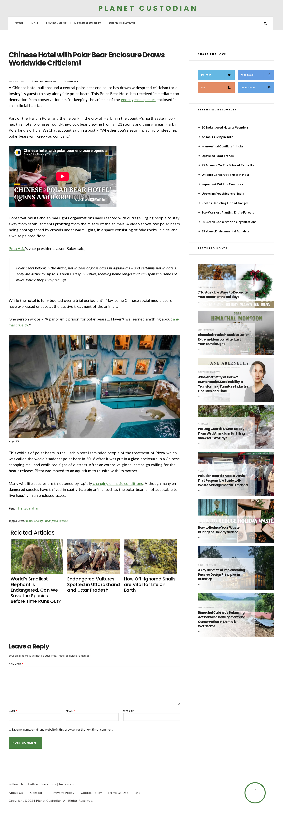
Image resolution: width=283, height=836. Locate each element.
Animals (203, 423)
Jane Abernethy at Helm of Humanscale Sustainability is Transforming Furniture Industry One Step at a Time (223, 384)
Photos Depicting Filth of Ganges (225, 203)
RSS (203, 87)
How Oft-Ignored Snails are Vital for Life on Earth (150, 584)
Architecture (207, 565)
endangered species (138, 99)
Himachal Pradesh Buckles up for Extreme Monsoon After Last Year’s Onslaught (223, 339)
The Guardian (28, 508)
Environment (56, 23)
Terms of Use (118, 792)
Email (70, 711)
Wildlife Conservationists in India (225, 174)
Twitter (206, 75)
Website (128, 711)
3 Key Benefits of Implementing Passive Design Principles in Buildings (221, 575)
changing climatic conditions (117, 483)
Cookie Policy (91, 792)
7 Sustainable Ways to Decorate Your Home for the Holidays (222, 294)
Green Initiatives (122, 23)
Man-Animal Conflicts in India (222, 146)
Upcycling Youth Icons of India (223, 193)
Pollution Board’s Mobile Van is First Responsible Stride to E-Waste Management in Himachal (223, 480)
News (19, 23)
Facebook (247, 75)
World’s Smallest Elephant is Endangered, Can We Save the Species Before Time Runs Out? (36, 590)
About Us (16, 792)
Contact (36, 792)
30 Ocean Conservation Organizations (229, 222)
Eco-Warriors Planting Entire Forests (228, 212)
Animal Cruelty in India (217, 137)
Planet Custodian (148, 8)
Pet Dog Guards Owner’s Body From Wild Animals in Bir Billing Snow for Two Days (221, 433)
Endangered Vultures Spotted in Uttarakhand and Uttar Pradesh (93, 584)
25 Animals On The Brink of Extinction (228, 165)
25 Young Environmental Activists (225, 231)
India (34, 23)
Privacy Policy (63, 792)
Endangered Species (56, 520)
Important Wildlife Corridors (222, 184)
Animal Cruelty (33, 520)
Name (13, 711)
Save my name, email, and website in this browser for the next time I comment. (62, 729)
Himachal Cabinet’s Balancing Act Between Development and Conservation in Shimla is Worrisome (221, 619)
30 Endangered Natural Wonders (225, 127)
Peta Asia (17, 248)
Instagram (248, 87)
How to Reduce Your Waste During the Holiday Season (218, 529)
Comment (16, 664)
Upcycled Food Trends (218, 155)
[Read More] (200, 302)
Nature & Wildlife (87, 23)
